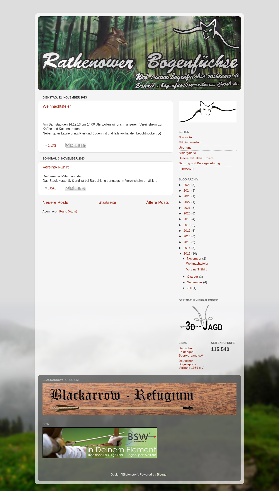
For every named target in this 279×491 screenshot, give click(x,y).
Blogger (162, 474)
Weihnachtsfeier (57, 106)
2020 (187, 213)
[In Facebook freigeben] (80, 145)
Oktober (193, 276)
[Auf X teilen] (76, 145)
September (195, 282)
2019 (187, 219)
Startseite (107, 202)
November (194, 258)
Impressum (186, 168)
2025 (187, 185)
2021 (187, 207)
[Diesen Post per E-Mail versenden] (67, 145)
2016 (187, 236)
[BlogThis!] (72, 145)
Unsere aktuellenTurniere (196, 158)
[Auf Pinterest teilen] (84, 145)
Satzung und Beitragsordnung (199, 163)
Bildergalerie (187, 153)
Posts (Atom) (68, 211)
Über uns (185, 147)
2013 (187, 253)
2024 (187, 190)
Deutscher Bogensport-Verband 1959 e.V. (191, 364)
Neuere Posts (55, 202)
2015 (187, 242)
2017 (187, 230)
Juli (189, 288)
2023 (187, 196)
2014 (187, 248)
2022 (187, 202)
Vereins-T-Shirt (56, 167)
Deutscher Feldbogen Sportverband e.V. (191, 352)
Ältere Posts (157, 202)
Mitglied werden (190, 142)
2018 (187, 225)
